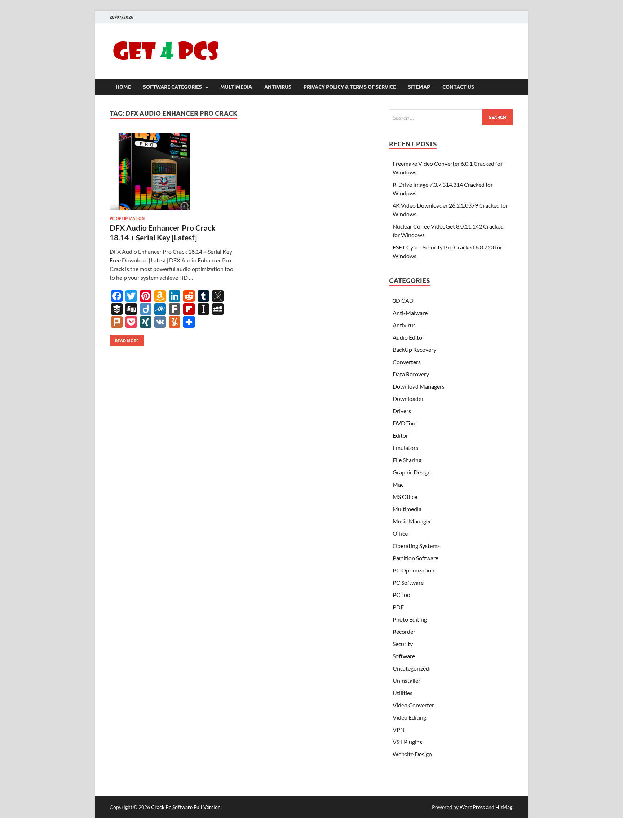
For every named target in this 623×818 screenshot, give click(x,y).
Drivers (402, 410)
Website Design (412, 754)
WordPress (472, 807)
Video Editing (409, 717)
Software (404, 656)
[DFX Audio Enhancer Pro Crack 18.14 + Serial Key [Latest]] (172, 171)
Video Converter (413, 705)
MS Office (405, 496)
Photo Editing (410, 619)
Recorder (404, 631)
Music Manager (412, 521)
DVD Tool (405, 423)
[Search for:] (451, 117)
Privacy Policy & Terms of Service (350, 87)
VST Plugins (407, 741)
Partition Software (415, 557)
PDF (398, 606)
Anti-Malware (410, 312)
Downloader (408, 398)
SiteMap (419, 87)
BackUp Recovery (414, 349)
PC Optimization (127, 218)
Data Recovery (411, 374)
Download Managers (419, 386)
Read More (124, 339)
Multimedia (236, 87)
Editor (400, 435)
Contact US (458, 87)
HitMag (503, 807)
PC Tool (402, 594)
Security (403, 643)
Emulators (405, 447)
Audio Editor (408, 337)
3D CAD (403, 300)
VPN (399, 729)
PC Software (408, 582)
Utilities (402, 692)
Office (400, 533)
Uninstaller (406, 680)
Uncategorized (411, 668)
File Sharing (407, 459)
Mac (398, 484)
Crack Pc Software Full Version (186, 807)
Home (123, 87)
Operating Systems (416, 545)
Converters (407, 361)
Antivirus (277, 87)
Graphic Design (412, 472)
